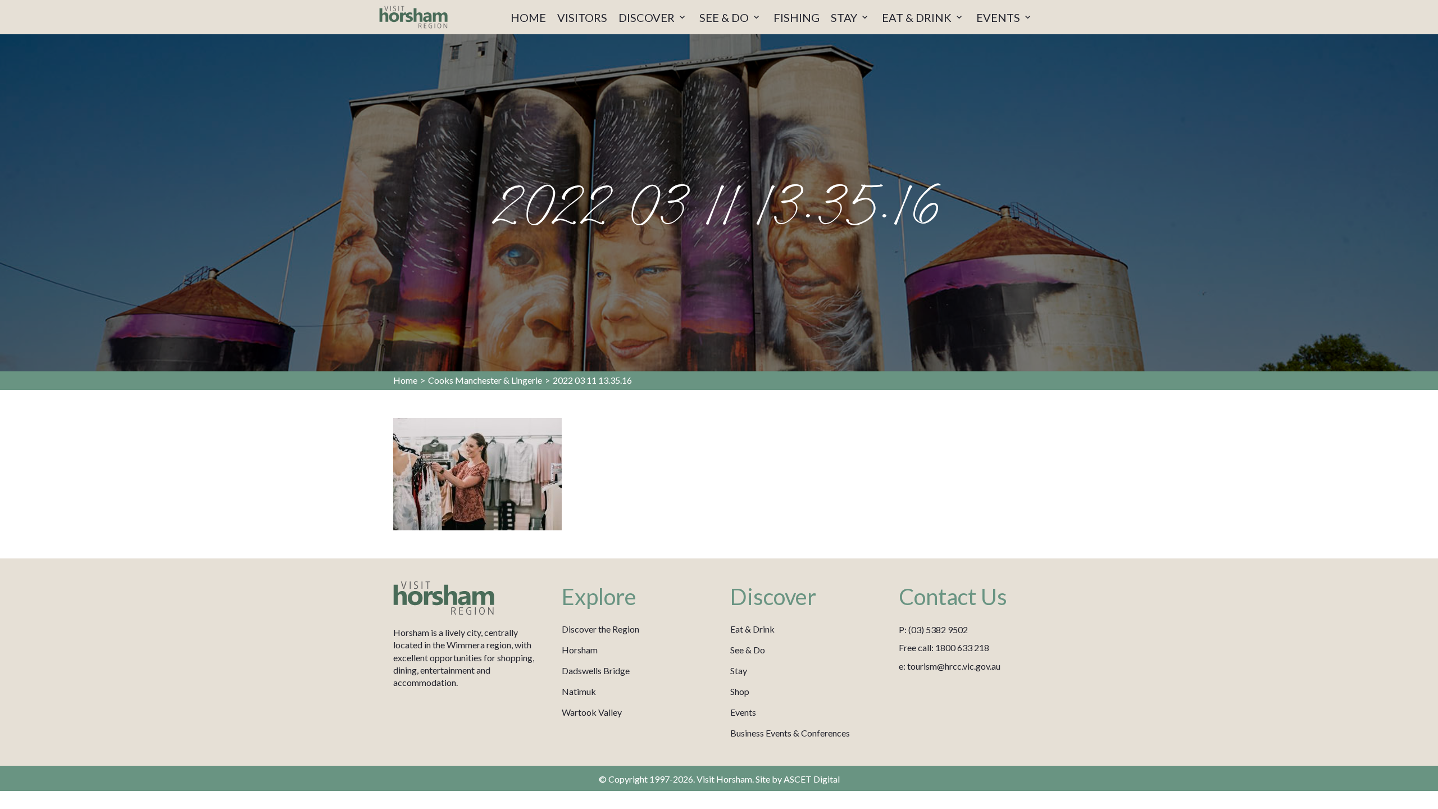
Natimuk (579, 691)
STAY (845, 17)
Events (743, 712)
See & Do (747, 649)
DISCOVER (647, 17)
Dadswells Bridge (596, 670)
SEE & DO (725, 17)
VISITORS (582, 17)
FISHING (796, 17)
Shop (739, 691)
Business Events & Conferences (790, 733)
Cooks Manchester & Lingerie (485, 380)
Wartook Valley (592, 712)
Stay (738, 670)
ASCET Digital (812, 779)
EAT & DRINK (918, 17)
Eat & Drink (752, 629)
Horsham (580, 649)
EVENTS (999, 17)
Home (405, 380)
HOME (528, 17)
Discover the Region (600, 629)
